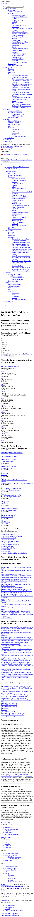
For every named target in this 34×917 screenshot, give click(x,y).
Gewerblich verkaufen (15, 112)
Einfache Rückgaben (14, 121)
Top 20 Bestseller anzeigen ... (9, 456)
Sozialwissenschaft (17, 57)
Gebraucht (6, 350)
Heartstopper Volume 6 (8, 468)
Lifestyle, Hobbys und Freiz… (21, 92)
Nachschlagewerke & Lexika (20, 42)
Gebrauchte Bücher (10, 8)
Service (7, 119)
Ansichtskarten (23, 774)
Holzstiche (29, 776)
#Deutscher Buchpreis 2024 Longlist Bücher (14, 553)
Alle (4, 348)
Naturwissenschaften (18, 43)
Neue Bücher (8, 67)
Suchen (11, 356)
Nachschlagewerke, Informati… (21, 97)
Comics (14, 18)
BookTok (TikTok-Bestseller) (12, 453)
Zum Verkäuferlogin (11, 168)
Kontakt (14, 134)
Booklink (7, 909)
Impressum (15, 129)
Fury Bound (4, 503)
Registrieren (9, 3)
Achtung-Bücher (10, 907)
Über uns (11, 128)
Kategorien (11, 13)
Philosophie (15, 45)
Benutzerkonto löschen (19, 136)
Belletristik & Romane (18, 15)
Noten (20, 776)
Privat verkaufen (13, 117)
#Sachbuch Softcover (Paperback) (11, 541)
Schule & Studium (17, 55)
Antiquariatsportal (10, 905)
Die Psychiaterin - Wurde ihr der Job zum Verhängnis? (17, 483)
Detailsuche (11, 10)
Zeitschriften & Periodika (19, 62)
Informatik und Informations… (21, 87)
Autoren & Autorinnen (15, 12)
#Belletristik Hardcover (8, 534)
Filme (13, 23)
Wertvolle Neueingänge (15, 65)
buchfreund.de (5, 900)
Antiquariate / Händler (15, 111)
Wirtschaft (15, 60)
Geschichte (15, 27)
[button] (17, 149)
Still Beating (4, 523)
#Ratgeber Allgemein (7, 546)
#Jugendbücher (5, 549)
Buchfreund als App (14, 124)
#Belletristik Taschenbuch (8, 538)
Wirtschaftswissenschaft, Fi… (21, 107)
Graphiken (7, 774)
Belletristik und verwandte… (20, 75)
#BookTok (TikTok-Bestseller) (10, 544)
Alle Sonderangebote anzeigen (10, 366)
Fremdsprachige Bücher (19, 25)
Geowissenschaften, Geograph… (22, 79)
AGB (13, 131)
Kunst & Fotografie (18, 37)
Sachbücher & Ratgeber (19, 54)
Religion (14, 52)
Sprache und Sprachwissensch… (22, 104)
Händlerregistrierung (18, 114)
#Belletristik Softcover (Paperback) (11, 536)
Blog (9, 126)
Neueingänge (12, 64)
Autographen (5, 776)
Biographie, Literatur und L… (21, 77)
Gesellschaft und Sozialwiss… (21, 82)
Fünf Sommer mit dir (7, 517)
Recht (14, 101)
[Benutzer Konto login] (1, 164)
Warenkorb (8, 139)
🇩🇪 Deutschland (6, 154)
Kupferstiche (7, 777)
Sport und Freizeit (17, 102)
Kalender (15, 30)
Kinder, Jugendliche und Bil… (21, 89)
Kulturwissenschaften (18, 35)
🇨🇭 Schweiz (23, 154)
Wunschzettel (8, 141)
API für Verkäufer (17, 116)
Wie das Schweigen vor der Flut (10, 496)
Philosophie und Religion (19, 99)
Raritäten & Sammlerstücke (20, 49)
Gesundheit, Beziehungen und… (22, 84)
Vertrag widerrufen (14, 122)
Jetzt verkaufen (5, 822)
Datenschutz (15, 133)
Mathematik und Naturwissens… (22, 94)
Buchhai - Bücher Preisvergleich (14, 910)
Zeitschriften (15, 774)
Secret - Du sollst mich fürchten (10, 490)
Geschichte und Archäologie (20, 80)
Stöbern (3, 371)
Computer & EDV (17, 20)
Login (2, 3)
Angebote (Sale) (9, 138)
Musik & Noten (16, 40)
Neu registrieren (10, 146)
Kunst (14, 91)
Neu (4, 352)
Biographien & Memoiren (19, 17)
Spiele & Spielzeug (18, 59)
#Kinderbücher (5, 551)
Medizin (14, 38)
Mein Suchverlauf (23, 167)
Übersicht (11, 69)
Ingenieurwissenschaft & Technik (22, 28)
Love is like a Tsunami (7, 461)
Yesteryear (4, 475)
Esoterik (14, 22)
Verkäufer (7, 109)
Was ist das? (28, 354)
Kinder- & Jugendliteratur (19, 32)
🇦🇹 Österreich (15, 154)
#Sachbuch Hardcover (7, 539)
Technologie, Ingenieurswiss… (21, 106)
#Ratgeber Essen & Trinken (9, 548)
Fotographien (13, 776)
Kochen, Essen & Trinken (20, 33)
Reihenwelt (11, 72)
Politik (14, 47)
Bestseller (11, 70)
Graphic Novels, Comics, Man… (22, 85)
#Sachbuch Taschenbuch (8, 543)
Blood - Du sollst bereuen (8, 510)
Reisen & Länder (17, 50)
